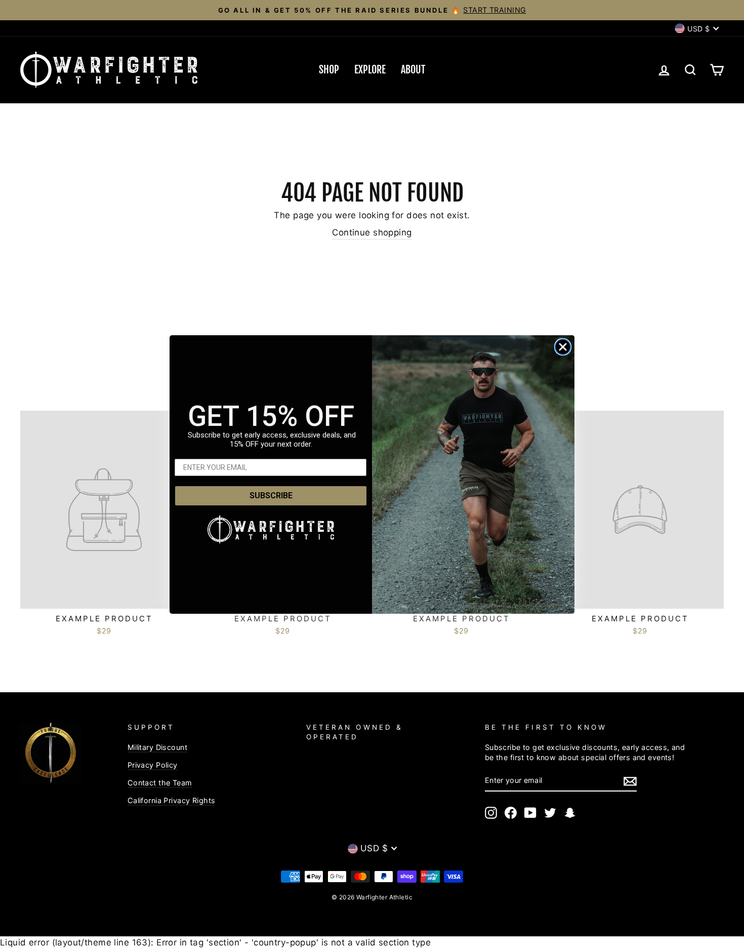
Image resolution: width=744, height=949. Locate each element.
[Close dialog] (562, 346)
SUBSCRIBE (271, 495)
